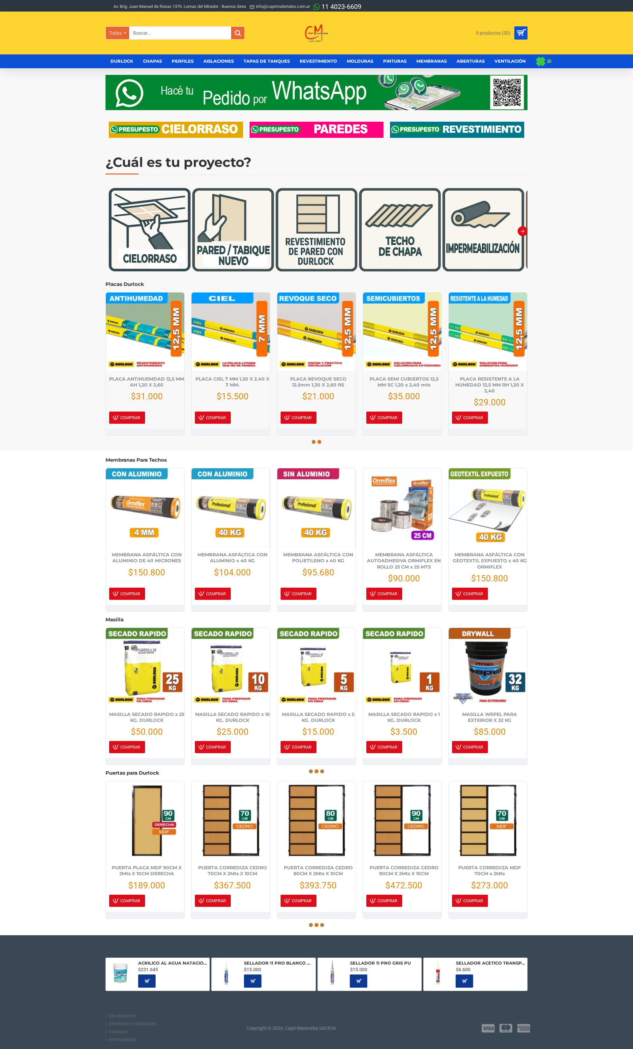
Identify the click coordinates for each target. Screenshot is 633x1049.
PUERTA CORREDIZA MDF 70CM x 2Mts (489, 871)
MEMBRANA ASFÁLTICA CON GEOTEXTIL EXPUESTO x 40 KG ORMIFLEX (490, 561)
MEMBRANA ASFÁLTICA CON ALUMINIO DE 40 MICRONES (147, 558)
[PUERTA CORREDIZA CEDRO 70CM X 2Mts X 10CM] (231, 820)
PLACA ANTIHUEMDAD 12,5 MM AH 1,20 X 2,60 (318, 382)
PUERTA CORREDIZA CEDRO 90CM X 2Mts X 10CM (404, 871)
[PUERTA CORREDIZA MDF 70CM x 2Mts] (488, 820)
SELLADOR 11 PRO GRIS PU (380, 963)
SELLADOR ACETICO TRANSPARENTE (490, 963)
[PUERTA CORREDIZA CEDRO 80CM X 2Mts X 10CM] (316, 820)
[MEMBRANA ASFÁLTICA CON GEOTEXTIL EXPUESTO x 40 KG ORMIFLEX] (488, 507)
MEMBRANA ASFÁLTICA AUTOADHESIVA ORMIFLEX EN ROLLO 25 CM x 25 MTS (404, 561)
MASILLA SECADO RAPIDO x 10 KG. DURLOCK (232, 717)
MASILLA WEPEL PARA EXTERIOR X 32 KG (489, 717)
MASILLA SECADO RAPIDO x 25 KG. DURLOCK (146, 717)
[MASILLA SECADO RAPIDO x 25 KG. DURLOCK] (145, 667)
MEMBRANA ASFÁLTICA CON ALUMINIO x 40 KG (232, 558)
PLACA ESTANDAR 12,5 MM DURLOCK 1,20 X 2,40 (147, 382)
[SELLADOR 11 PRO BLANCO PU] (226, 972)
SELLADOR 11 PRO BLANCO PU (278, 963)
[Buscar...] (237, 33)
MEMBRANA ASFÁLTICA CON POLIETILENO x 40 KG (318, 558)
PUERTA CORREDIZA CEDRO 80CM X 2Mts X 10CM (318, 871)
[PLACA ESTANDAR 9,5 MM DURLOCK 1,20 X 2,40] (231, 332)
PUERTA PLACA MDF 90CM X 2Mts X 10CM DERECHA (147, 871)
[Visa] (488, 1028)
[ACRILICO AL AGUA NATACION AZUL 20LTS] (120, 972)
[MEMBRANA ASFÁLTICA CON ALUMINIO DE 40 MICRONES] (145, 507)
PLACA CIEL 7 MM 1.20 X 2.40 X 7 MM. (404, 382)
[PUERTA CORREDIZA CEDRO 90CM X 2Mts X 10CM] (402, 820)
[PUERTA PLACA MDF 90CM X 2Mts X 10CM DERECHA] (145, 820)
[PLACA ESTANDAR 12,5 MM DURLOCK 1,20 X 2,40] (145, 332)
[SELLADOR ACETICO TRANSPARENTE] (438, 972)
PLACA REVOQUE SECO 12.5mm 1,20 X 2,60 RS (490, 382)
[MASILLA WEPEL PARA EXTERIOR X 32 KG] (488, 667)
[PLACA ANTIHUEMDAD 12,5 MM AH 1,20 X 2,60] (316, 332)
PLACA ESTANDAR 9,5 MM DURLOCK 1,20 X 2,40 (232, 382)
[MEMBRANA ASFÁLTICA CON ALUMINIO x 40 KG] (231, 507)
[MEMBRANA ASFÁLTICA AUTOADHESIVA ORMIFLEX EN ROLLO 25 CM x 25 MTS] (402, 507)
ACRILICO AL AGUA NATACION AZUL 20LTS (172, 963)
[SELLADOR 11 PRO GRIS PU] (332, 972)
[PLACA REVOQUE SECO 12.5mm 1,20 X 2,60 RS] (488, 332)
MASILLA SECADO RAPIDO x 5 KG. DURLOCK (318, 717)
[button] (110, 231)
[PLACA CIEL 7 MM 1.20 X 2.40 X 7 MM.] (402, 332)
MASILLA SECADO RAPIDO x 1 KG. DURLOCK (404, 717)
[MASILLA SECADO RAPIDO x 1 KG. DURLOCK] (402, 667)
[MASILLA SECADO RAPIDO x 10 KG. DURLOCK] (231, 667)
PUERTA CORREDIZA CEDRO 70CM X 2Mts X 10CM (232, 871)
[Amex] (523, 1028)
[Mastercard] (505, 1028)
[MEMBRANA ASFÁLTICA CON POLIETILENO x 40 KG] (316, 507)
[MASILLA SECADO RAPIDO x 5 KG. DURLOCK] (316, 667)
